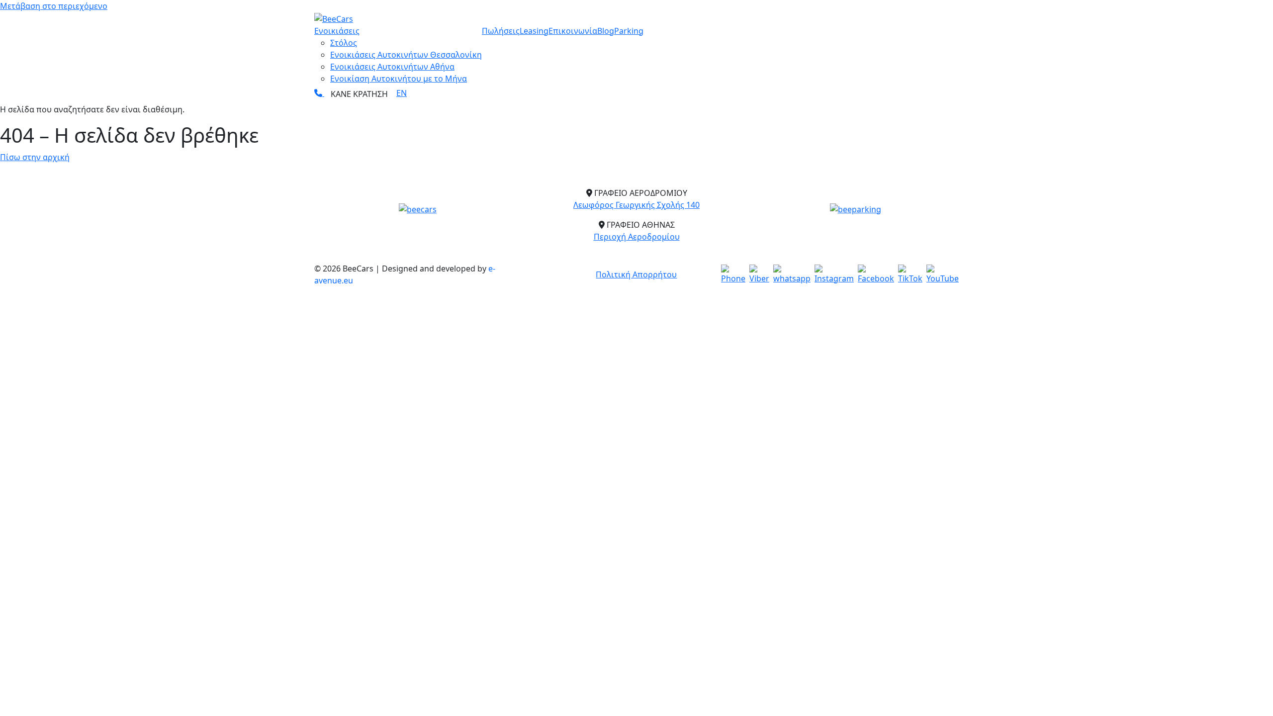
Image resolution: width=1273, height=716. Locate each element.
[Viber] (759, 274)
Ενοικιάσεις (337, 30)
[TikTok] (910, 274)
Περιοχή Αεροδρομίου (637, 236)
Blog (605, 30)
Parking (628, 30)
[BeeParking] (855, 208)
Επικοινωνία (572, 30)
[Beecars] (418, 208)
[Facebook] (876, 274)
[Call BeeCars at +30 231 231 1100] (319, 93)
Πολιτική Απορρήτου (636, 274)
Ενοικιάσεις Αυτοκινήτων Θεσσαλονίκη (406, 54)
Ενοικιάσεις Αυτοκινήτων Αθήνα (392, 66)
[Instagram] (834, 274)
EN (401, 93)
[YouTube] (942, 274)
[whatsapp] (792, 274)
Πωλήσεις (501, 30)
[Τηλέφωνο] (733, 274)
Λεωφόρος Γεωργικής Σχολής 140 (636, 204)
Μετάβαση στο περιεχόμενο (53, 5)
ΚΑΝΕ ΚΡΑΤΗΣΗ (359, 94)
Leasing (534, 30)
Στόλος (343, 42)
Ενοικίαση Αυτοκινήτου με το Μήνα (398, 78)
